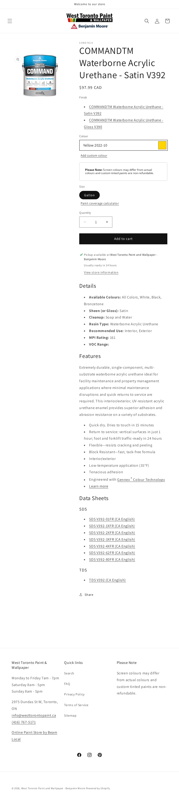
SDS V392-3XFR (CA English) (112, 539)
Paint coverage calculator (100, 203)
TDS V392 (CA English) (107, 580)
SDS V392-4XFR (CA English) (112, 546)
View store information (101, 272)
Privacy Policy (74, 694)
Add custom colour (94, 155)
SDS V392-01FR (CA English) (112, 519)
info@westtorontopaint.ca (34, 715)
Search (69, 673)
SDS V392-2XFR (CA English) (112, 532)
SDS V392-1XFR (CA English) (112, 525)
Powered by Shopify (98, 788)
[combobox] (123, 145)
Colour (83, 136)
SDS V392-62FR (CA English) (112, 552)
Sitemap (70, 715)
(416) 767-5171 (24, 722)
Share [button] (89, 594)
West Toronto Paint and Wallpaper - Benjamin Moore (53, 788)
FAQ (67, 684)
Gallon (89, 195)
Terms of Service (76, 705)
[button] (10, 21)
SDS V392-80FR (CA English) (112, 559)
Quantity (85, 213)
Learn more (98, 486)
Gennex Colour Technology (141, 479)
